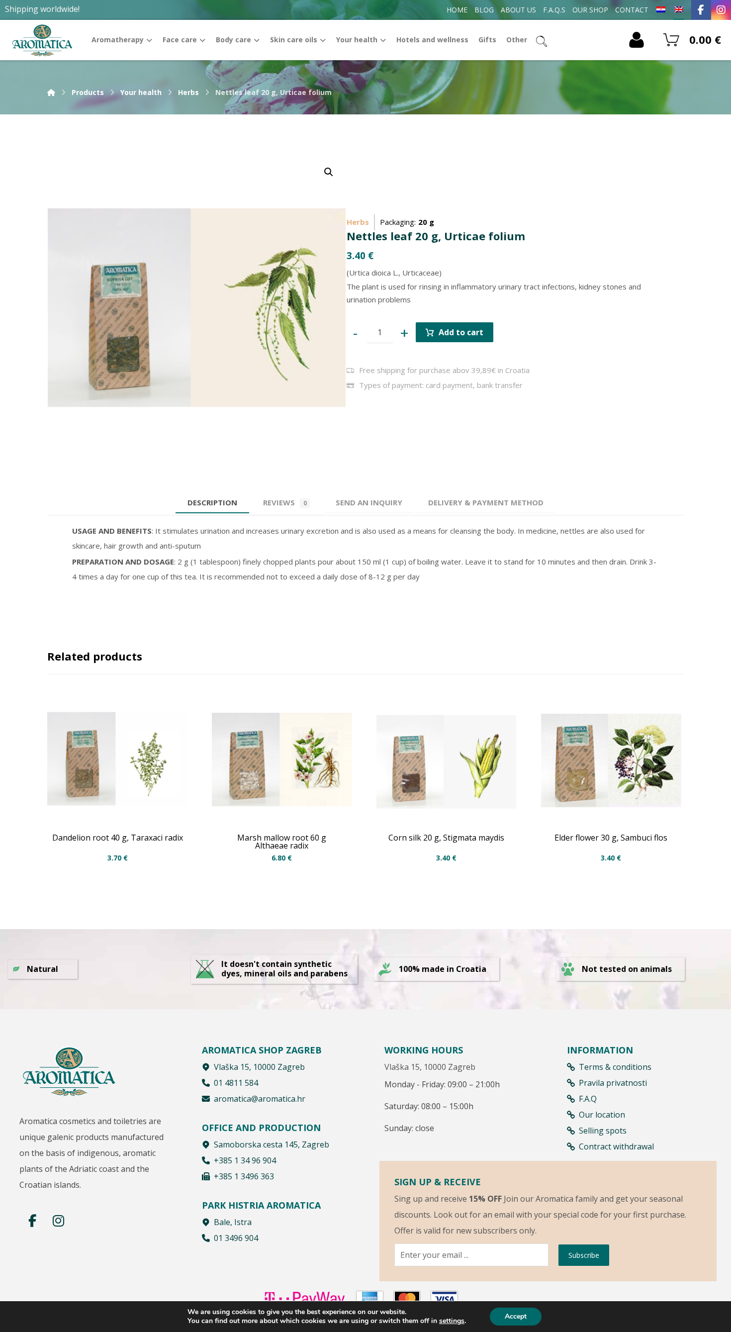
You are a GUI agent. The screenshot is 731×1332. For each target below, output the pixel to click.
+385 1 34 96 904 (245, 1160)
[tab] (369, 502)
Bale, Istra (233, 1222)
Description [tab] (212, 502)
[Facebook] (701, 10)
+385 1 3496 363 (244, 1176)
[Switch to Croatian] (660, 10)
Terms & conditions (615, 1066)
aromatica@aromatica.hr (259, 1098)
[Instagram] (721, 10)
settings (451, 1321)
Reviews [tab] (285, 502)
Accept (516, 1316)
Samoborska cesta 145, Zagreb (271, 1144)
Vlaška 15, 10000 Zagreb (259, 1066)
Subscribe (583, 1255)
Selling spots (603, 1130)
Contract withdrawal (616, 1146)
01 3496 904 (236, 1238)
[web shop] (42, 40)
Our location (602, 1114)
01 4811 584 (236, 1082)
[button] (328, 172)
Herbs (358, 222)
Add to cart (461, 332)
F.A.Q (588, 1098)
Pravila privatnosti (613, 1082)
